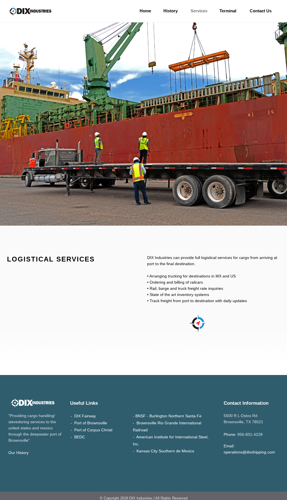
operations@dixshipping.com (249, 452)
